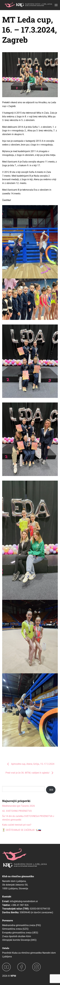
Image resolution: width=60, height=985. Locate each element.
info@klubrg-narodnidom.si (24, 901)
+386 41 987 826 (20, 905)
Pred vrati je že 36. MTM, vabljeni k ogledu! (28, 773)
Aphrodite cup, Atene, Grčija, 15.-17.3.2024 (32, 764)
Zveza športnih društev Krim (16, 936)
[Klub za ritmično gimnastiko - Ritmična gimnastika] (28, 5)
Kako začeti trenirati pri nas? (16, 824)
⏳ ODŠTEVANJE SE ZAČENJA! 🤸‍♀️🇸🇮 (21, 830)
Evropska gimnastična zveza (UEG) (20, 932)
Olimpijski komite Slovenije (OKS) (19, 940)
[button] (56, 5)
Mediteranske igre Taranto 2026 (18, 806)
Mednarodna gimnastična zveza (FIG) (21, 925)
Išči (51, 789)
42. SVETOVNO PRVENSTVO (17, 811)
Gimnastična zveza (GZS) (15, 928)
